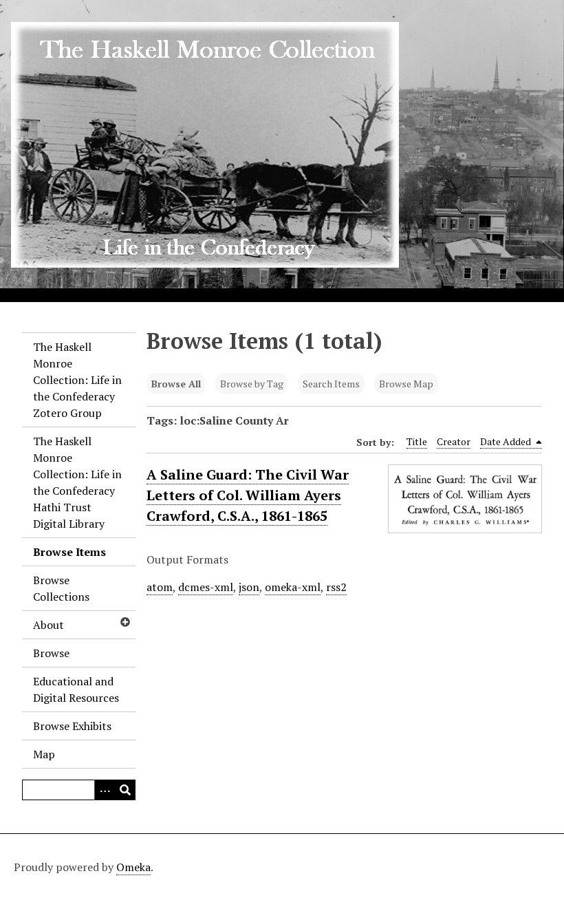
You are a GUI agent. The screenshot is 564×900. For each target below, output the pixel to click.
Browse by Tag (251, 383)
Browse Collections (61, 588)
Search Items (331, 383)
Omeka (133, 867)
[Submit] (125, 790)
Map (44, 754)
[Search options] (104, 790)
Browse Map (406, 383)
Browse (51, 653)
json (249, 586)
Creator (453, 441)
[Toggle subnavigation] (124, 622)
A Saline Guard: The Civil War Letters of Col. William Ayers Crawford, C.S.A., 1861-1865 (248, 495)
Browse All (176, 383)
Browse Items (69, 551)
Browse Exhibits (72, 725)
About (48, 624)
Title (416, 441)
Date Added (506, 441)
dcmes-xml (205, 586)
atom (160, 586)
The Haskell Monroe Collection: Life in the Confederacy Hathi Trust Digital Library (77, 482)
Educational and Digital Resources (76, 689)
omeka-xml (293, 586)
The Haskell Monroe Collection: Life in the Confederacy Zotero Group (77, 379)
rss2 (336, 586)
